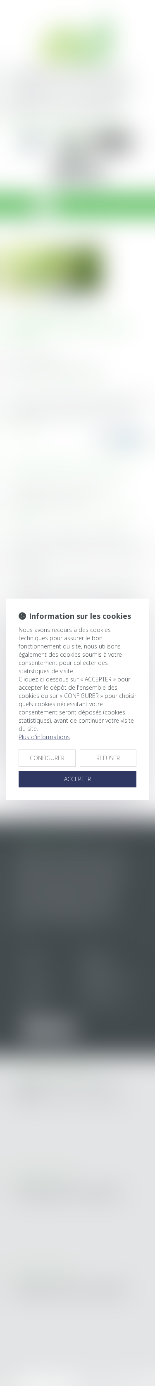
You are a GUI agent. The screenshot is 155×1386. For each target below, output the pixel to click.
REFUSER (108, 758)
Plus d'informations (44, 737)
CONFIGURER (47, 758)
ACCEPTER (77, 779)
